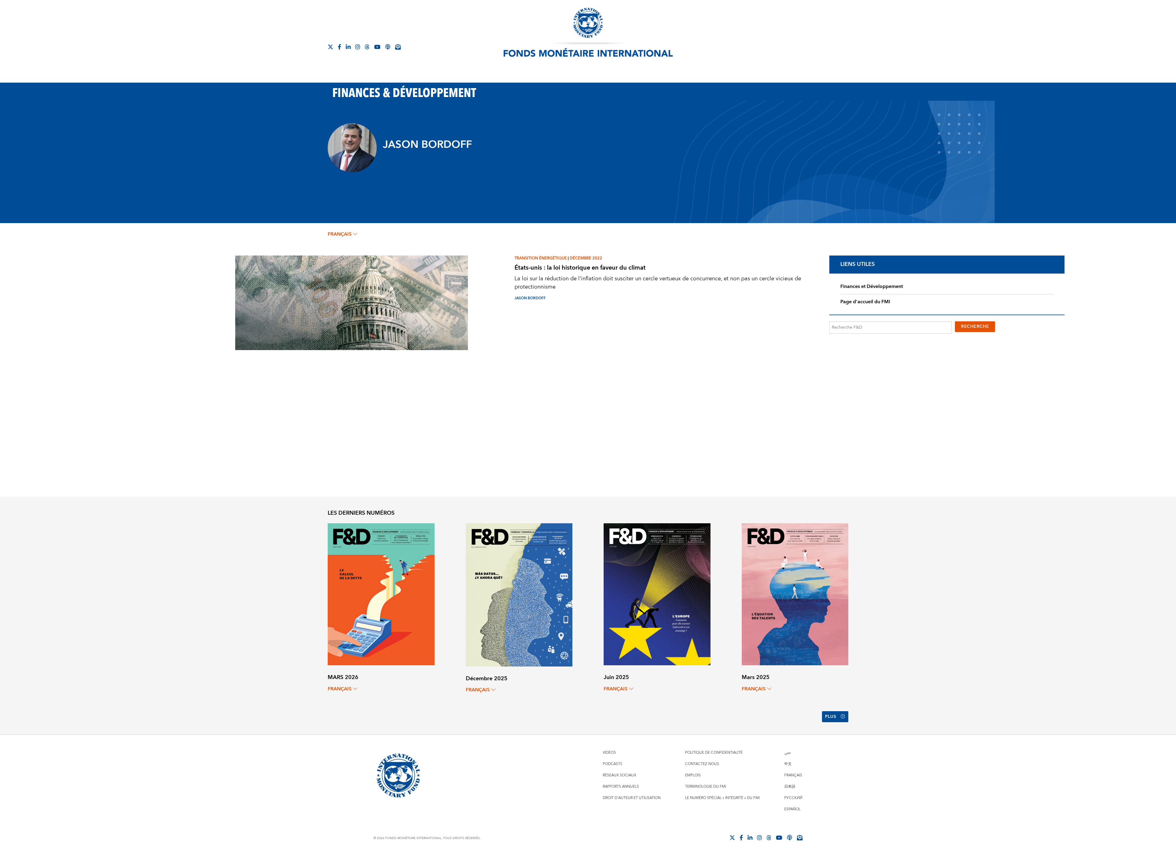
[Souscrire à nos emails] (398, 47)
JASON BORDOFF (530, 298)
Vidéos (609, 752)
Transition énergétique (540, 258)
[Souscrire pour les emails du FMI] (799, 837)
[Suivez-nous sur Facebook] (339, 47)
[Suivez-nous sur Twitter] (330, 47)
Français (793, 775)
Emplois (693, 775)
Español (792, 809)
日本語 (789, 786)
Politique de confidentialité (714, 752)
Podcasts (612, 764)
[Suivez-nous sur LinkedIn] (348, 47)
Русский (793, 798)
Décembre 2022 (586, 258)
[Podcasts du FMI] (387, 47)
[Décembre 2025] (519, 594)
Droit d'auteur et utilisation (632, 798)
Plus (830, 716)
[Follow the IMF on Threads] (367, 47)
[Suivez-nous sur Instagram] (357, 47)
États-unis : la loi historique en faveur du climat (580, 267)
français (340, 234)
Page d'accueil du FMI (865, 301)
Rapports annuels (621, 786)
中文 (788, 764)
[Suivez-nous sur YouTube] (779, 837)
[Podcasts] (789, 837)
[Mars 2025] (795, 594)
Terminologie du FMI (705, 786)
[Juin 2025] (657, 594)
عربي (787, 752)
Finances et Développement (871, 286)
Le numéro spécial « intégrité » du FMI (722, 798)
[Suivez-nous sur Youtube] (377, 47)
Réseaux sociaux (619, 775)
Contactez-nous (702, 764)
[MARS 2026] (381, 594)
